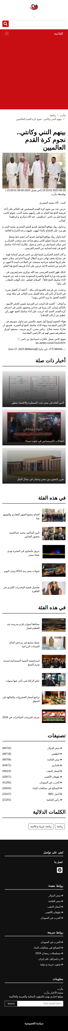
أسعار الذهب (52, 771)
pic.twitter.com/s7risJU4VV (51, 343)
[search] (5, 24)
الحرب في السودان (49, 782)
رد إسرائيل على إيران (50, 958)
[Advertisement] (34, 73)
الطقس (55, 753)
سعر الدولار (53, 748)
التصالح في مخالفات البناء (46, 788)
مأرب (63, 115)
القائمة (58, 33)
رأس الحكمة (52, 799)
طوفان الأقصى (51, 776)
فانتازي (55, 765)
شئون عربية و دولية (50, 964)
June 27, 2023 (16, 349)
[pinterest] (59, 870)
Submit (11, 1003)
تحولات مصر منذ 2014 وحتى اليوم (22, 571)
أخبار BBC (53, 794)
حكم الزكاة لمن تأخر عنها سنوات (23, 680)
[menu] (6, 33)
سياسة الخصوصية (34, 1023)
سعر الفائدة (53, 759)
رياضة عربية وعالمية (41, 826)
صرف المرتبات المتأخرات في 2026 (21, 717)
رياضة (60, 826)
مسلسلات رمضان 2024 (48, 953)
